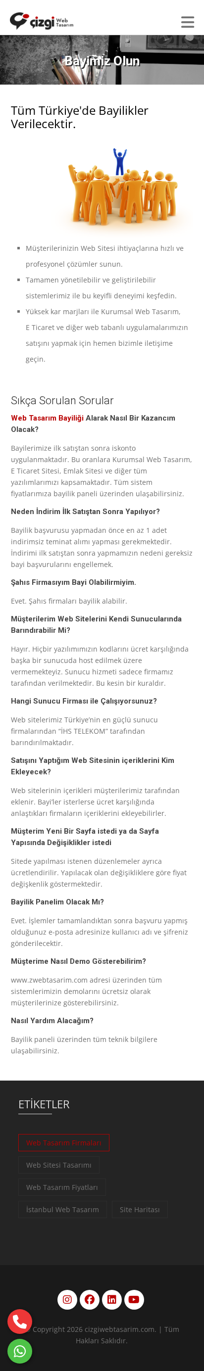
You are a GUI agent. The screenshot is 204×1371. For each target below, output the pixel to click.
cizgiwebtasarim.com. (120, 1329)
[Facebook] (90, 1300)
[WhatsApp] (19, 1351)
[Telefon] (19, 1321)
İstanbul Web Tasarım (62, 1209)
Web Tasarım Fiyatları (62, 1187)
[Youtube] (134, 1300)
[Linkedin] (112, 1300)
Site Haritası (140, 1209)
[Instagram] (67, 1300)
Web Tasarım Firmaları (64, 1142)
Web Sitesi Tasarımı (59, 1165)
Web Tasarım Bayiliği (47, 418)
